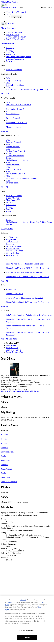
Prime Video (11, 54)
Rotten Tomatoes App (14, 352)
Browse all (10, 61)
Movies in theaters (8, 28)
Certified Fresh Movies (15, 39)
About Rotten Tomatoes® (16, 12)
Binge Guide (11, 239)
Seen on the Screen (13, 350)
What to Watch (14, 70)
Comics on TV (12, 242)
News (10, 229)
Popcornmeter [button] (26, 382)
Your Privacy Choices (27, 630)
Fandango (10, 48)
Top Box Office (12, 34)
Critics (8, 14)
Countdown (10, 244)
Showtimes (13, 339)
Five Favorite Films (13, 246)
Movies (11, 23)
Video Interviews (13, 248)
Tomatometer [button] (6, 382)
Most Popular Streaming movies (18, 57)
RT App (4, 229)
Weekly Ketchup (12, 253)
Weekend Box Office (14, 251)
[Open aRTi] (4, 4)
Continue (27, 637)
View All (4, 131)
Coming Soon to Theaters (16, 37)
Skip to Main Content (9, 2)
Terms (9, 602)
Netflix (9, 50)
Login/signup (16, 17)
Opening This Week (14, 32)
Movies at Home (7, 43)
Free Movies (11, 345)
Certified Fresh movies (15, 59)
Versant (23, 600)
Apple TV (10, 52)
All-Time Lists (11, 237)
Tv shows (5, 94)
